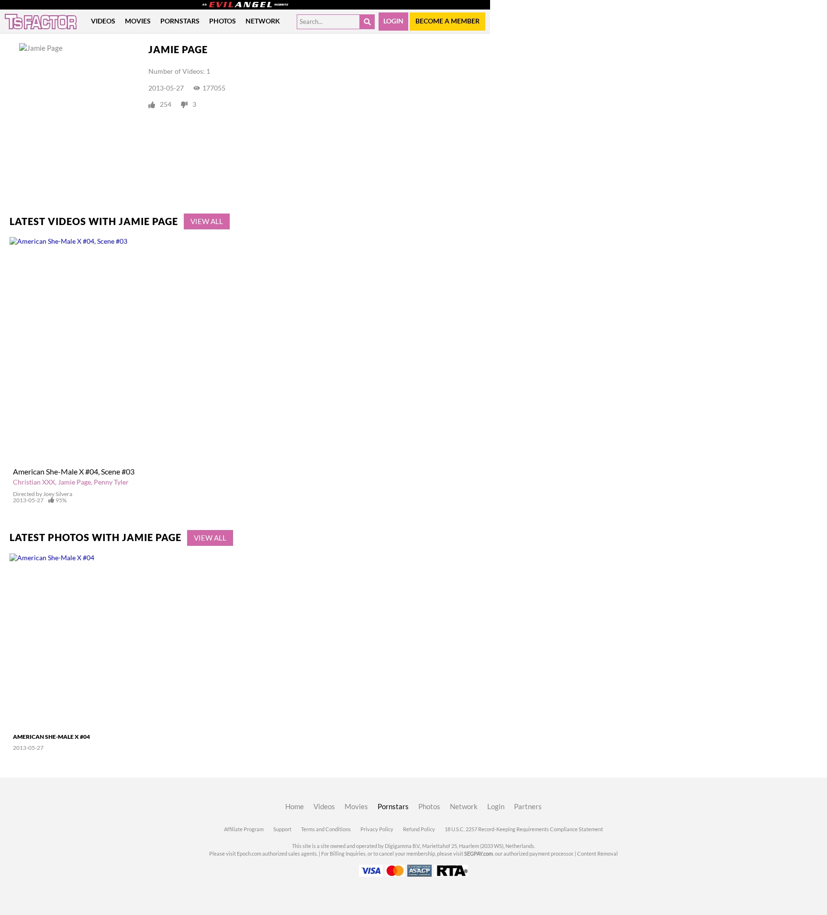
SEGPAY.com (478, 854)
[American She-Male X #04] (68, 641)
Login (393, 21)
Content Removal (597, 854)
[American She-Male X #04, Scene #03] (210, 350)
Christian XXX (34, 482)
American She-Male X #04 (51, 737)
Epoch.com (249, 854)
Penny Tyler (111, 482)
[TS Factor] (41, 22)
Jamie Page (74, 482)
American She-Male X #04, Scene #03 (73, 471)
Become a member (447, 21)
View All (206, 221)
